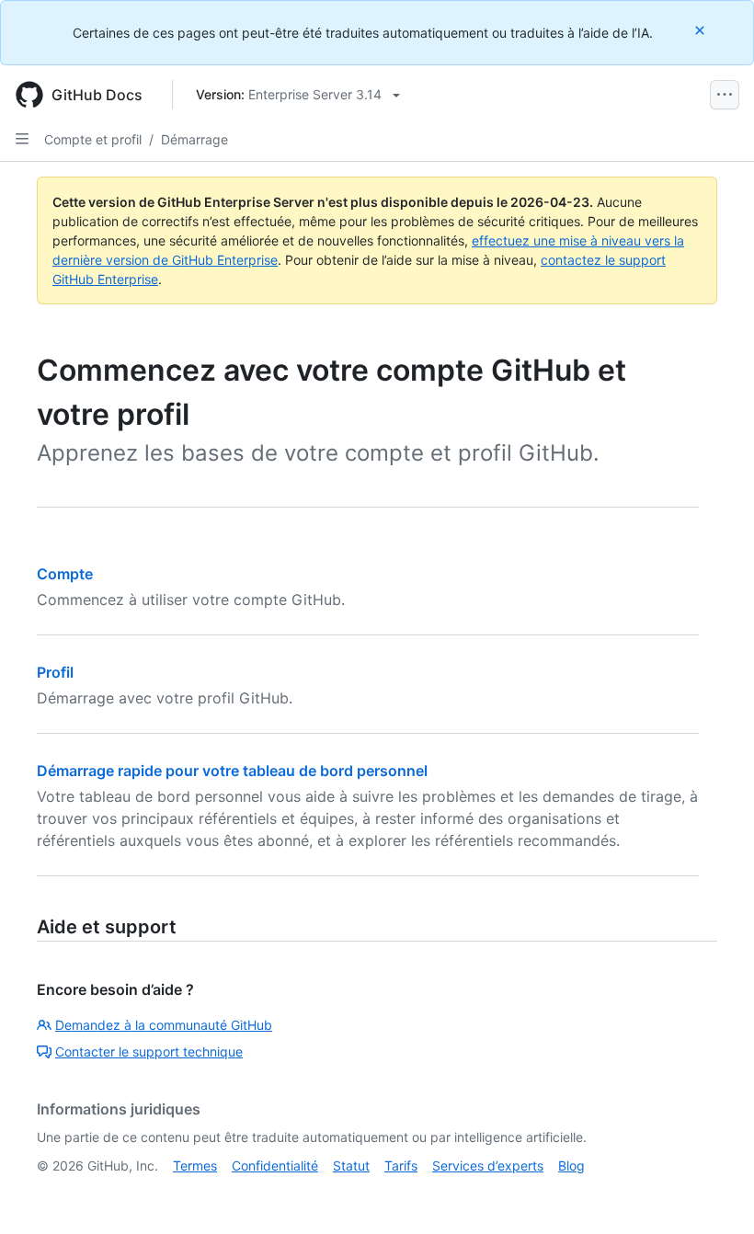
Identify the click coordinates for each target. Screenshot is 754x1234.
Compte (65, 574)
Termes (195, 1165)
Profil (55, 672)
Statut (351, 1165)
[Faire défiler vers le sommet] (713, 1193)
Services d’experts (487, 1165)
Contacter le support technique (149, 1051)
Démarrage (194, 139)
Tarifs (400, 1165)
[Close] (701, 29)
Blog (571, 1165)
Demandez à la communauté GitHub (163, 1025)
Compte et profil (93, 139)
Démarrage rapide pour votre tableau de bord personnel (232, 770)
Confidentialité (275, 1165)
